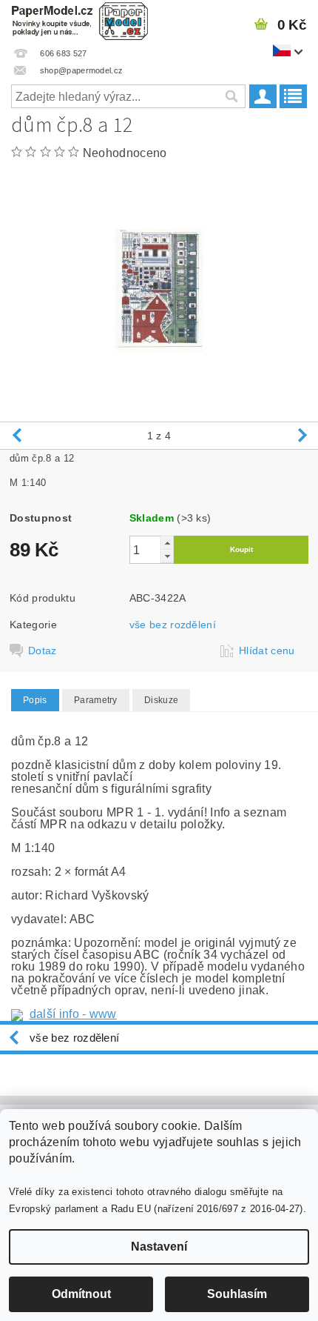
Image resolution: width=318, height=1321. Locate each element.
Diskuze (161, 700)
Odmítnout (81, 1294)
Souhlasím (237, 1294)
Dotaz (42, 650)
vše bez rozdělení (172, 624)
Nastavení (159, 1246)
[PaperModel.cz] (79, 19)
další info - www (73, 1014)
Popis (35, 700)
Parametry (96, 700)
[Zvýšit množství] (167, 543)
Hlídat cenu (267, 650)
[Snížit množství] (167, 556)
